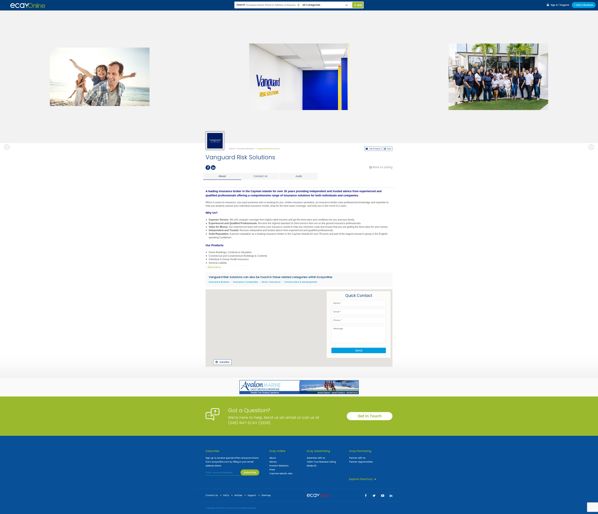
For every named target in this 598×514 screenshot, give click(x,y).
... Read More (213, 267)
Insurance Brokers (219, 281)
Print (389, 148)
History (273, 461)
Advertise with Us (316, 457)
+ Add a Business (583, 5)
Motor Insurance (271, 281)
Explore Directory (361, 479)
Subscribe (250, 472)
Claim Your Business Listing (321, 461)
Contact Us (212, 495)
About (272, 457)
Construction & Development (300, 281)
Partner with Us (357, 457)
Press (272, 469)
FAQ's (226, 495)
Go (359, 5)
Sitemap (266, 495)
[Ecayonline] (27, 5)
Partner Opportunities (361, 461)
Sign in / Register (560, 5)
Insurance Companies (245, 281)
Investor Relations (279, 465)
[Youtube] (382, 495)
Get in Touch (370, 416)
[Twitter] (374, 495)
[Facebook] (208, 167)
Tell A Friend (374, 148)
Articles (238, 495)
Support (252, 495)
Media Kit (312, 465)
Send (358, 350)
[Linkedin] (213, 167)
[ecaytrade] (318, 495)
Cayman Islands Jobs (280, 473)
